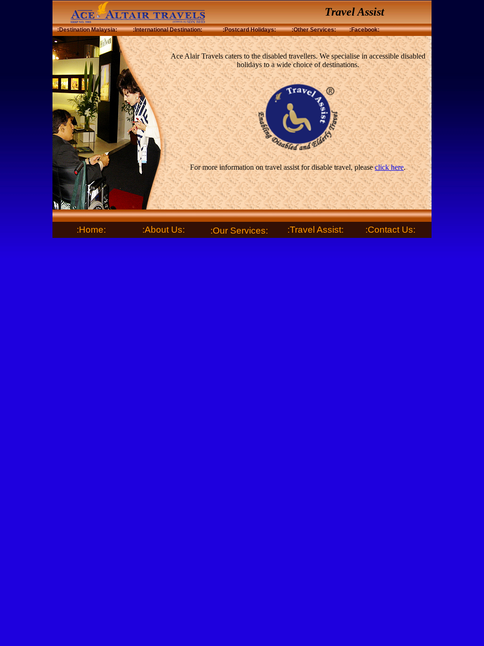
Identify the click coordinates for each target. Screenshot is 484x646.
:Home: (91, 230)
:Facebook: (364, 29)
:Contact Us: (390, 230)
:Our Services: (239, 231)
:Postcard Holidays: (249, 29)
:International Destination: (167, 29)
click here (389, 167)
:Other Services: (314, 29)
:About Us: (163, 230)
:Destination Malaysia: (87, 29)
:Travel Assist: (315, 230)
